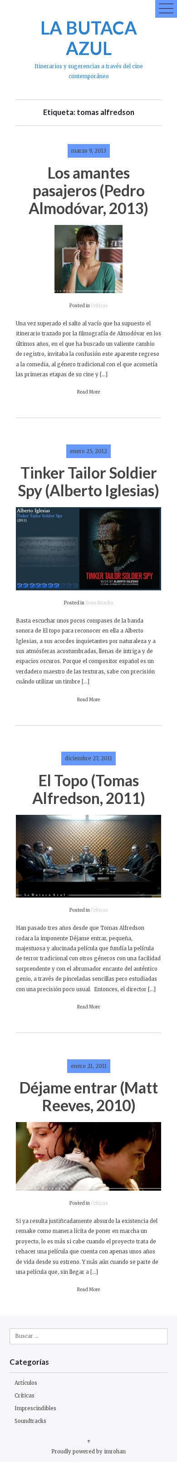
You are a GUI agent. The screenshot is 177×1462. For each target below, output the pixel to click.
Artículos (26, 1383)
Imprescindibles (35, 1408)
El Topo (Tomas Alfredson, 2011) (88, 789)
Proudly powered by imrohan (88, 1451)
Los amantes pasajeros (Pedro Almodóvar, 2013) (88, 190)
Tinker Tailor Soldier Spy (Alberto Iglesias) (88, 481)
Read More (88, 392)
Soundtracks (99, 603)
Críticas (99, 306)
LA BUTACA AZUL (88, 38)
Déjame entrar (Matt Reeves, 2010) (89, 1096)
